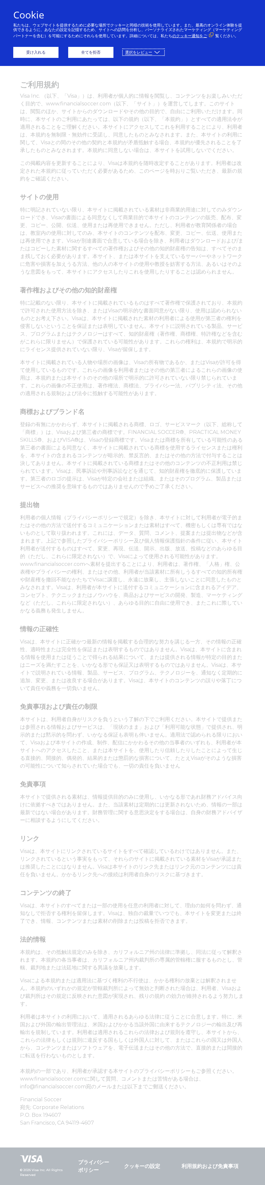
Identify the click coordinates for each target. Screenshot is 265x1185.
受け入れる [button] (36, 52)
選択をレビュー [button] (138, 52)
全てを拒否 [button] (91, 52)
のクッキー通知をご (189, 35)
